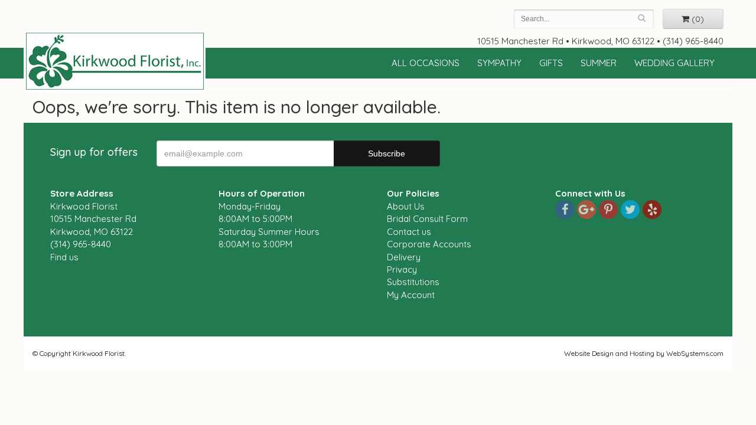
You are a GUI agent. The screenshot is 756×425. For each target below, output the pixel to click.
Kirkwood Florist (115, 61)
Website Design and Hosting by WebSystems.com (644, 353)
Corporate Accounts (429, 244)
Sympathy (499, 62)
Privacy (402, 269)
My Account (411, 294)
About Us (406, 206)
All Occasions (426, 62)
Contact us (409, 231)
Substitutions (413, 281)
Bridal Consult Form (427, 218)
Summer (599, 62)
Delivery (404, 257)
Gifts (551, 62)
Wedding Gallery (674, 62)
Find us (64, 257)
